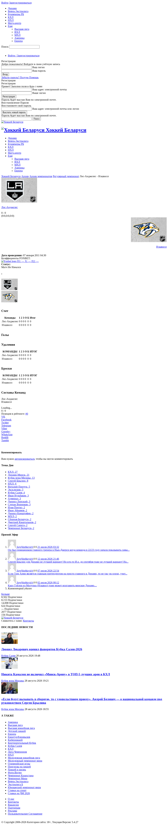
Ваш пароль (39, 70)
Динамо (12, 8)
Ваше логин (39, 93)
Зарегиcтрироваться (20, 2)
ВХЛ (17, 32)
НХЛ (11, 20)
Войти (5, 2)
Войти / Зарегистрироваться (23, 55)
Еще (10, 26)
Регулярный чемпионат (66, 176)
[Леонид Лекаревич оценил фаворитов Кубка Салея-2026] (9, 643)
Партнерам (14, 807)
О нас (11, 799)
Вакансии (13, 804)
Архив (25, 176)
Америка (19, 38)
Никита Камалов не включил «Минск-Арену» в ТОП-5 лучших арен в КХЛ (55, 674)
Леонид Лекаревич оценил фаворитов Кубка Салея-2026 (41, 649)
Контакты (28, 620)
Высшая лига (21, 29)
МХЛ (17, 35)
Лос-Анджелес (9, 207)
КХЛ (10, 17)
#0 (26, 413)
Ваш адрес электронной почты (49, 89)
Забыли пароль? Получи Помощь (20, 77)
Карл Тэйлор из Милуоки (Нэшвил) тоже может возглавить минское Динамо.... (52, 585)
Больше (5, 594)
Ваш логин (38, 67)
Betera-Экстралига (18, 11)
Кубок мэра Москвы (12, 680)
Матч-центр (14, 23)
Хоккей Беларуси (11, 176)
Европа (18, 41)
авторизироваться (24, 458)
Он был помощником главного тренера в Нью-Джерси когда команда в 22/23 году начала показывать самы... (69, 550)
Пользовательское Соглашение (25, 813)
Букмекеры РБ (16, 14)
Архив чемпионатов (40, 176)
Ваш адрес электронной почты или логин (55, 108)
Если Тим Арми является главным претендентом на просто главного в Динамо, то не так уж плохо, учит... (67, 573)
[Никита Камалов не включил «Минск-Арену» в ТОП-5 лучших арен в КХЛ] (9, 667)
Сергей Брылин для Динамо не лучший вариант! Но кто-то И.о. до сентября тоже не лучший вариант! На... (68, 561)
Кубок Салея (8, 655)
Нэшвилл (161, 246)
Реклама (12, 810)
